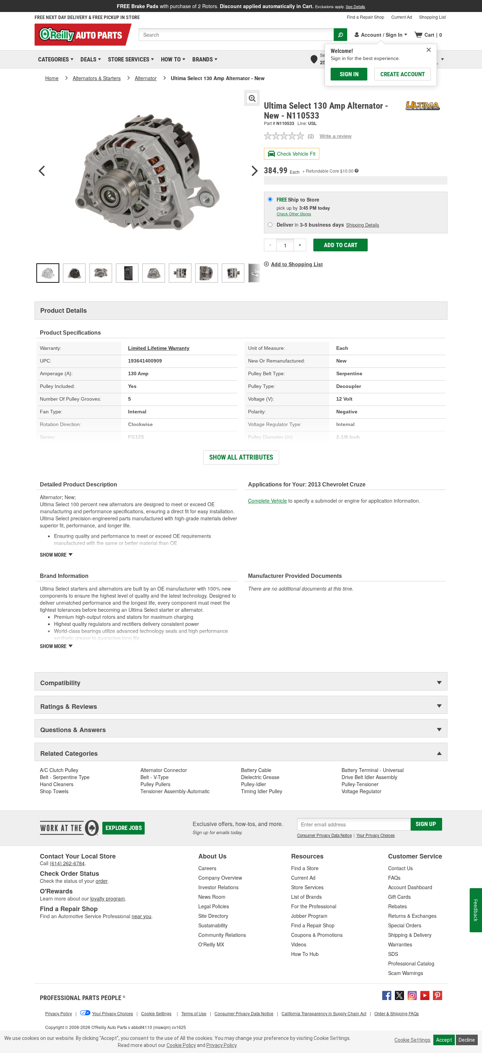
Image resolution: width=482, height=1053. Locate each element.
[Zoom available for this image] (252, 98)
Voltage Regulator (361, 791)
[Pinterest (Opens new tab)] (437, 994)
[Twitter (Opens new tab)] (399, 994)
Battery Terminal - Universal (373, 769)
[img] (429, 50)
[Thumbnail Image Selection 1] (47, 273)
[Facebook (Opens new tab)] (386, 994)
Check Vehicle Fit (296, 153)
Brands (201, 59)
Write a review (335, 136)
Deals (87, 59)
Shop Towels (54, 791)
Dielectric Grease (260, 776)
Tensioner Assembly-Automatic (175, 791)
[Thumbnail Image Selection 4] (127, 273)
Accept (444, 1040)
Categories (52, 59)
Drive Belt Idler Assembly (369, 776)
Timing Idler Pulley (261, 791)
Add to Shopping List (297, 264)
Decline (467, 1040)
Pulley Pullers (155, 784)
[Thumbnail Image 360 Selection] (259, 273)
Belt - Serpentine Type (65, 776)
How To (169, 59)
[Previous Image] (42, 172)
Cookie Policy (181, 1045)
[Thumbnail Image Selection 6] (180, 273)
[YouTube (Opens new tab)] (424, 994)
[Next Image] (255, 172)
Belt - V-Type (154, 776)
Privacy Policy (221, 1045)
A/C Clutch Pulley (59, 769)
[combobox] (236, 34)
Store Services (127, 59)
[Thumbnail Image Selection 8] (233, 273)
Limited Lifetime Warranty (158, 348)
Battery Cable (256, 769)
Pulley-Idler (253, 784)
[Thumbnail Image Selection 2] (74, 273)
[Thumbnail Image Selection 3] (100, 273)
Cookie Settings (412, 1040)
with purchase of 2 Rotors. (241, 6)
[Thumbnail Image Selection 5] (153, 273)
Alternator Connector (163, 769)
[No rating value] (286, 136)
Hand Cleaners (56, 784)
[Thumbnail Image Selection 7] (206, 273)
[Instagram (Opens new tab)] (412, 994)
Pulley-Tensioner (360, 784)
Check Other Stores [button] (294, 213)
